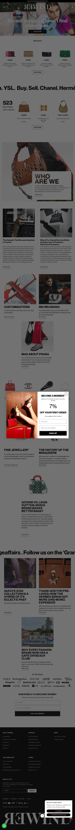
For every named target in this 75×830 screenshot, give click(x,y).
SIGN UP (53, 433)
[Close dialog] (66, 394)
